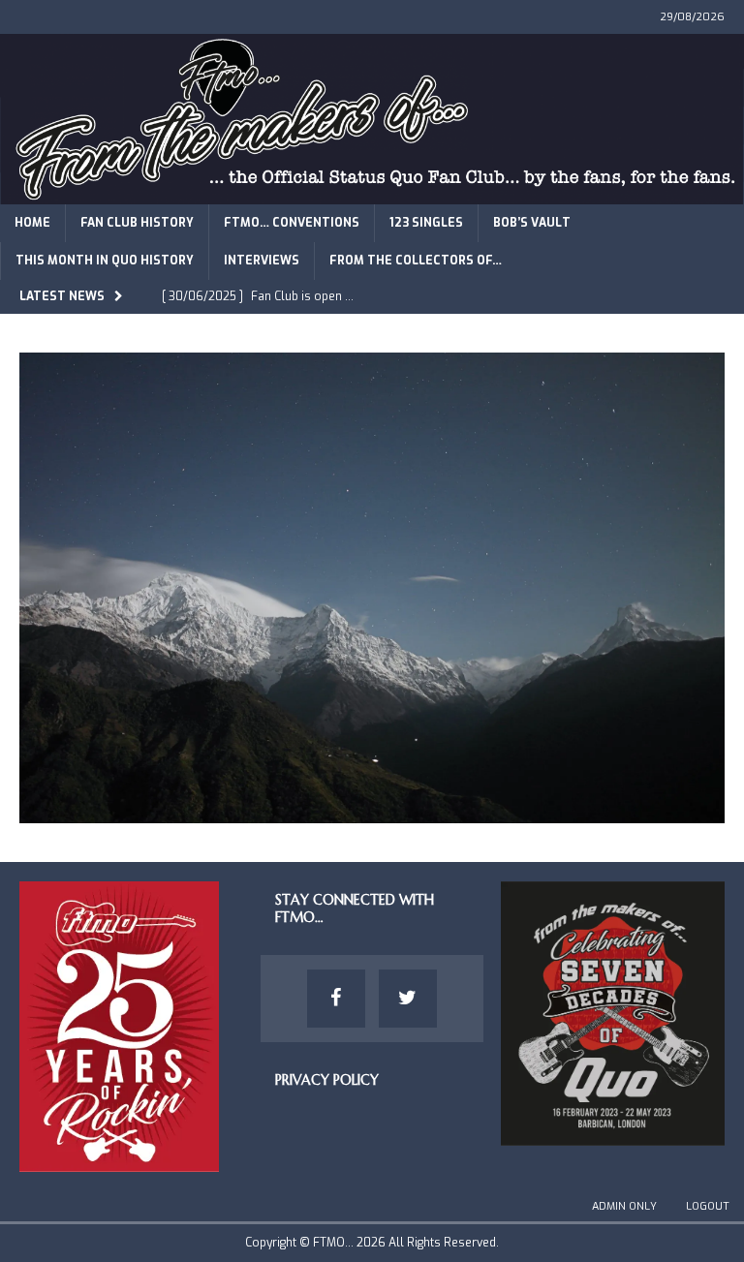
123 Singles (426, 223)
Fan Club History (137, 223)
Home (32, 223)
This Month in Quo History (105, 260)
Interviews (261, 260)
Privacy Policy (327, 1080)
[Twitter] (408, 999)
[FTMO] (372, 192)
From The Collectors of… (415, 260)
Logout (707, 1206)
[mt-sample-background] (372, 811)
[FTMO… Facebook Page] (336, 999)
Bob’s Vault (532, 223)
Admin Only (624, 1206)
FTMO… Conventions (291, 223)
